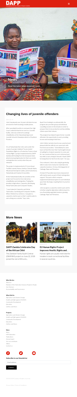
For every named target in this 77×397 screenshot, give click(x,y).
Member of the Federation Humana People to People (21, 284)
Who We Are (10, 280)
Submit (11, 367)
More (7, 330)
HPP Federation (10, 334)
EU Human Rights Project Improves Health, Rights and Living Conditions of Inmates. (53, 250)
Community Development (13, 302)
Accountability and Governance (15, 289)
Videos (8, 343)
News (7, 332)
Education (9, 304)
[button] (6, 232)
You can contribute (11, 341)
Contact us (9, 346)
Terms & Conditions (21, 385)
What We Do (10, 295)
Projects (8, 312)
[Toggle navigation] (69, 3)
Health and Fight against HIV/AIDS (16, 300)
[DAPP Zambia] (18, 4)
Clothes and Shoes (11, 306)
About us (8, 282)
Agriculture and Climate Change (15, 297)
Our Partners (10, 287)
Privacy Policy (10, 385)
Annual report (10, 339)
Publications (9, 337)
